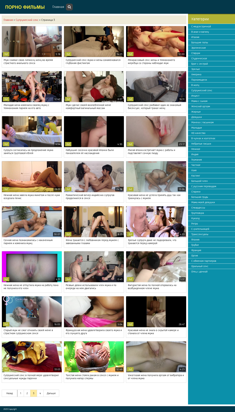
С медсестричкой (201, 26)
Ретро (194, 223)
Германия (196, 159)
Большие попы (199, 42)
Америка (196, 74)
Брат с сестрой (199, 63)
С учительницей (200, 228)
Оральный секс (199, 266)
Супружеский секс (201, 90)
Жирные (196, 111)
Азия (193, 170)
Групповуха (197, 213)
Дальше (51, 393)
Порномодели (199, 79)
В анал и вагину (200, 31)
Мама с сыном (199, 101)
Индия (194, 154)
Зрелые (195, 69)
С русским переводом (203, 186)
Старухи (195, 53)
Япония (195, 239)
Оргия (194, 255)
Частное (195, 165)
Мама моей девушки (203, 202)
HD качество (198, 133)
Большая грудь (199, 197)
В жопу (195, 85)
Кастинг (195, 175)
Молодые (196, 127)
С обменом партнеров (203, 260)
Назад (9, 393)
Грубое (195, 244)
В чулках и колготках (203, 138)
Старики (195, 191)
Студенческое (199, 58)
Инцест (195, 95)
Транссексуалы (199, 234)
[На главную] (25, 7)
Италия (195, 37)
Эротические (198, 47)
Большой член (199, 181)
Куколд (195, 218)
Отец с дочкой (199, 271)
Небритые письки (201, 143)
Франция (196, 250)
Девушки (196, 117)
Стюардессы (198, 207)
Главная (58, 7)
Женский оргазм (200, 106)
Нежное (195, 149)
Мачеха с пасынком (202, 122)
